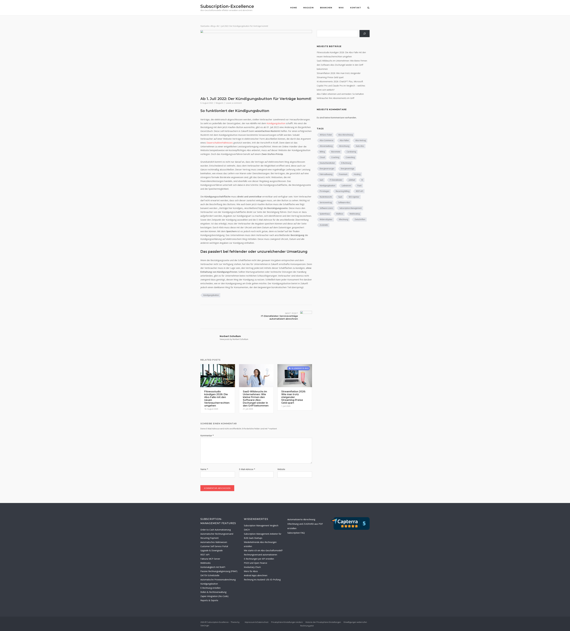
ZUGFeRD (324, 225)
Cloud (322, 157)
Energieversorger (327, 168)
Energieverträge (347, 168)
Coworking (350, 157)
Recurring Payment (209, 538)
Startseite (204, 26)
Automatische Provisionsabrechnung (218, 579)
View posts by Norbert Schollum (234, 339)
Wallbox (339, 214)
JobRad (352, 180)
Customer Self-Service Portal (214, 546)
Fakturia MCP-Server (210, 558)
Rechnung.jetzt (307, 625)
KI (362, 180)
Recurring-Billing (342, 191)
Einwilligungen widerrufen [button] (355, 622)
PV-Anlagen (324, 191)
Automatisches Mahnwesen (213, 542)
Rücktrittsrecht (326, 197)
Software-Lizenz (326, 208)
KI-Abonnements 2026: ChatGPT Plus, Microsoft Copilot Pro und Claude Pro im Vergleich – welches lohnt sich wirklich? (341, 85)
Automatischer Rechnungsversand (216, 533)
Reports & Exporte (209, 600)
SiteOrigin (204, 625)
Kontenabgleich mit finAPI (212, 567)
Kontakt (355, 8)
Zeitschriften (360, 219)
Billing (322, 151)
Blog (213, 26)
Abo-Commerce (326, 140)
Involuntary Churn (252, 567)
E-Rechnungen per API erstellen (259, 558)
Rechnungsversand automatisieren (260, 554)
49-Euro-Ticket (326, 135)
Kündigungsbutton (276, 123)
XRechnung (343, 219)
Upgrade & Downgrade (211, 550)
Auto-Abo (360, 146)
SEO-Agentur (354, 197)
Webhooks (205, 562)
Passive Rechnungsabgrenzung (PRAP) (218, 571)
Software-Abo (344, 202)
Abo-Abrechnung (345, 135)
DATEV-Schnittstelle (209, 575)
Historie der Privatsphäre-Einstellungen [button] (323, 622)
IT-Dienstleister (336, 180)
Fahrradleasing (326, 174)
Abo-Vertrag (360, 140)
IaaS (321, 180)
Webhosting (355, 214)
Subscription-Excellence (227, 6)
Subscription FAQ (296, 532)
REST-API (359, 191)
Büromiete (335, 151)
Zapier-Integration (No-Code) (214, 596)
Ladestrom (346, 185)
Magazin (308, 8)
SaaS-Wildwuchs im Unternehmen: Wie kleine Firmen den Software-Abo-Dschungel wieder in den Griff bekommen (342, 64)
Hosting (357, 174)
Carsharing (351, 151)
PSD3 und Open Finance (255, 562)
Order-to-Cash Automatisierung (215, 529)
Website (281, 469)
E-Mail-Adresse (247, 469)
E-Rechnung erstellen (210, 587)
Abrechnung (344, 146)
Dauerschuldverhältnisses (219, 142)
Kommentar (207, 435)
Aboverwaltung (326, 146)
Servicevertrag (326, 202)
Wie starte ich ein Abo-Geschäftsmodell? (263, 550)
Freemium (343, 174)
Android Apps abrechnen (255, 575)
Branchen (326, 8)
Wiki (341, 8)
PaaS (359, 185)
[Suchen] (365, 33)
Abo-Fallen (344, 140)
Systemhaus (325, 214)
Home (293, 8)
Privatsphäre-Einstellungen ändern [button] (287, 622)
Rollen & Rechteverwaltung (213, 592)
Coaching (335, 157)
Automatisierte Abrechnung (301, 519)
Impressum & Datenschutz (257, 622)
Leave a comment (234, 103)
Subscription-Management (350, 208)
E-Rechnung (346, 163)
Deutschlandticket (327, 163)
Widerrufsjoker (326, 219)
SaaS (340, 197)
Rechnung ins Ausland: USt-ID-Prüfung (262, 579)
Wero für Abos (251, 571)
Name (204, 469)
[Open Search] (368, 8)
